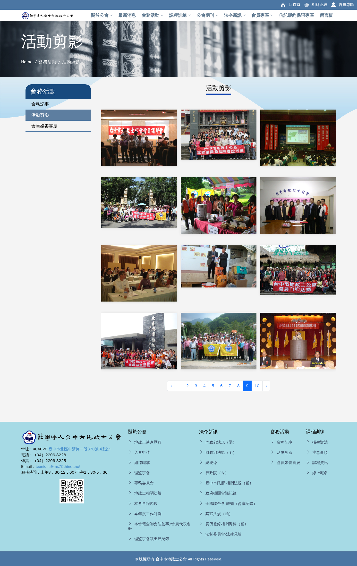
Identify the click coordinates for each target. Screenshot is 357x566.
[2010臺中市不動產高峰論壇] (298, 143)
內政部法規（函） (221, 442)
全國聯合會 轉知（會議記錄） (231, 503)
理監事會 (142, 472)
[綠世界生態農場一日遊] (298, 275)
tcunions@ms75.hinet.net (58, 466)
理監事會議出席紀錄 (151, 538)
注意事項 (320, 452)
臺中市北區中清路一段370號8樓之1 (80, 449)
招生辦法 (320, 442)
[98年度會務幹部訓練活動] (139, 279)
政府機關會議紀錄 (221, 493)
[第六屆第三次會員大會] (298, 347)
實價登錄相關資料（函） (226, 524)
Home (27, 61)
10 (257, 385)
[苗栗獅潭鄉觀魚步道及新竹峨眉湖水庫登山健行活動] (218, 349)
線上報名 (320, 472)
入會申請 (142, 452)
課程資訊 (320, 462)
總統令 (211, 462)
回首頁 (294, 4)
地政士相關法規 (148, 493)
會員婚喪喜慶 (288, 462)
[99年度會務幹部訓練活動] (218, 140)
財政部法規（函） (221, 452)
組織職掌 (142, 462)
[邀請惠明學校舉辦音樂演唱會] (139, 143)
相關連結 (319, 4)
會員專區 (346, 4)
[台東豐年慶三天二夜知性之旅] (139, 347)
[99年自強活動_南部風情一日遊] (139, 208)
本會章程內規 (146, 503)
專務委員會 (144, 483)
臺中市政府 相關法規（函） (229, 483)
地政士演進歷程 (148, 442)
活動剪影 (284, 452)
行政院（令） (217, 472)
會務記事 (284, 442)
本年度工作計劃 (148, 513)
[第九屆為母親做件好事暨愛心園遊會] (218, 214)
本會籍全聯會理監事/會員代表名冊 (159, 526)
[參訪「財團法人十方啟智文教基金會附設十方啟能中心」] (218, 275)
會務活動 (47, 61)
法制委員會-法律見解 (223, 534)
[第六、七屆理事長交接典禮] (298, 211)
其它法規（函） (219, 513)
